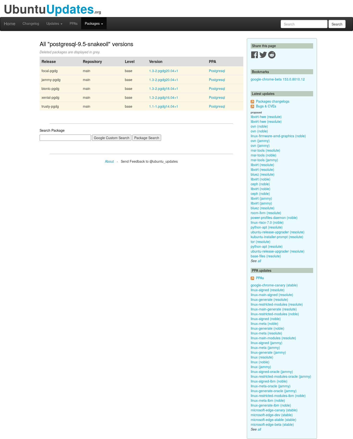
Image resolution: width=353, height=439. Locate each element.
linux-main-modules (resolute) (273, 337)
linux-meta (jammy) (265, 347)
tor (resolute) (260, 241)
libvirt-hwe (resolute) (266, 116)
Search (337, 24)
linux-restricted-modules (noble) (275, 313)
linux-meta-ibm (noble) (268, 400)
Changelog (31, 23)
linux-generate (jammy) (268, 352)
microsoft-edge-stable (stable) (273, 419)
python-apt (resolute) (267, 227)
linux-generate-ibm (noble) (271, 405)
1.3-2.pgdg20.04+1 (163, 70)
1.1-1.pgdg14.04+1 (163, 106)
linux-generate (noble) (267, 328)
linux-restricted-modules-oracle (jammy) (281, 376)
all (259, 260)
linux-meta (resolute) (266, 333)
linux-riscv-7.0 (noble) (267, 222)
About (109, 161)
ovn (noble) (259, 126)
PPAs (74, 23)
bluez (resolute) (262, 174)
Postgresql (217, 70)
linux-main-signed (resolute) (272, 294)
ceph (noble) (260, 183)
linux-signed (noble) (266, 318)
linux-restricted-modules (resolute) (277, 304)
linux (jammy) (261, 366)
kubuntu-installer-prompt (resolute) (277, 236)
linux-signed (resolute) (268, 289)
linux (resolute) (262, 357)
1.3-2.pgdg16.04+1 (163, 97)
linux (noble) (260, 361)
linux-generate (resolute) (269, 299)
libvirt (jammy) (261, 198)
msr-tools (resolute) (265, 150)
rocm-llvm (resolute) (266, 212)
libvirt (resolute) (262, 164)
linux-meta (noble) (264, 323)
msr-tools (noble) (263, 155)
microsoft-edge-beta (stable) (272, 424)
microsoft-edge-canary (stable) (274, 410)
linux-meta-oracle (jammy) (271, 385)
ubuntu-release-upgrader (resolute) (277, 231)
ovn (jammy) (260, 140)
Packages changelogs (272, 101)
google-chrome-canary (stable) (274, 285)
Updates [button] (53, 23)
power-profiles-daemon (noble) (274, 217)
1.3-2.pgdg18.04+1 (163, 88)
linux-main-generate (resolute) (274, 309)
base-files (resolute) (266, 256)
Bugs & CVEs (266, 106)
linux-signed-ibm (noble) (269, 381)
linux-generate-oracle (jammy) (274, 390)
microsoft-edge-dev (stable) (272, 414)
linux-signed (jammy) (266, 342)
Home (9, 23)
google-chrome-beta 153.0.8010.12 (278, 79)
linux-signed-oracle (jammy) (272, 371)
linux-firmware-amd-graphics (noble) (278, 135)
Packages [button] (93, 23)
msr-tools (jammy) (264, 159)
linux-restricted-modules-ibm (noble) (278, 395)
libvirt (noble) (260, 179)
